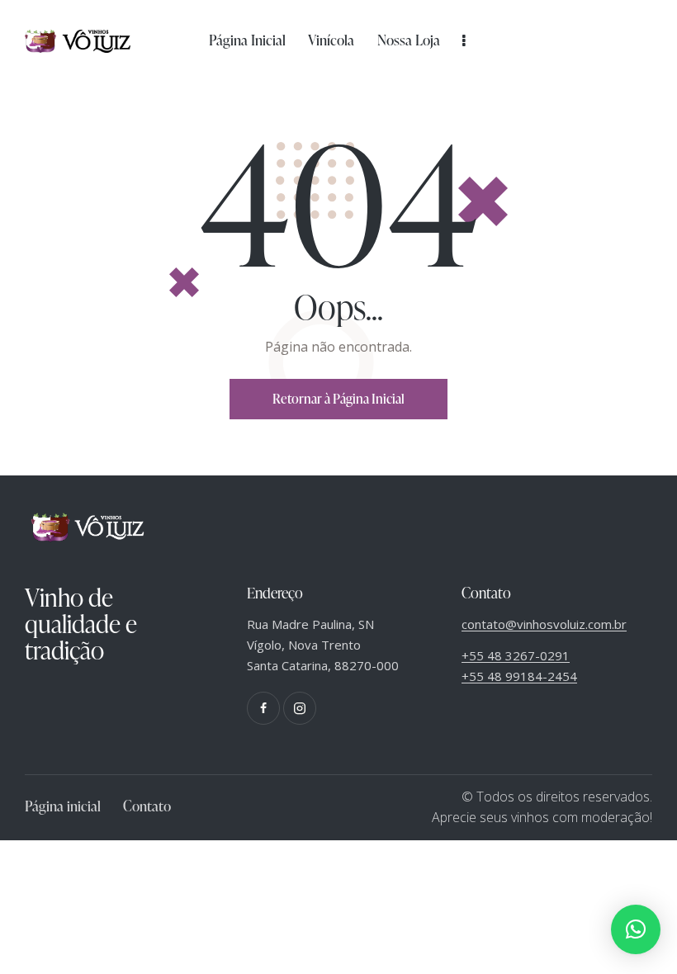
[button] (635, 929)
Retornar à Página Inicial (338, 399)
